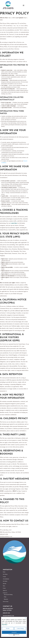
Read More (4, 624)
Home (4, 571)
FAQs (5, 596)
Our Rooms (5, 574)
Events (4, 588)
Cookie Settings (20, 628)
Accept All (14, 632)
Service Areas (5, 601)
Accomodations (6, 578)
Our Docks (5, 581)
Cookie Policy (14, 223)
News (4, 585)
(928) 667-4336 (6, 613)
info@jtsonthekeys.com (8, 615)
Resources (6, 599)
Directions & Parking (8, 594)
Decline (7, 628)
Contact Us (5, 592)
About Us (5, 590)
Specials (4, 583)
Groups (4, 576)
